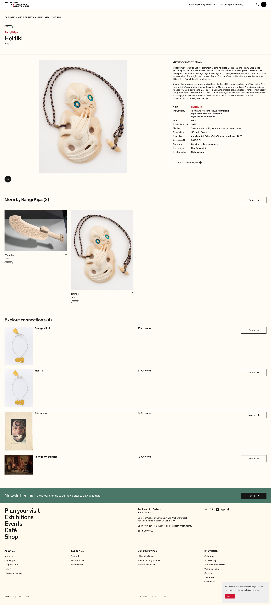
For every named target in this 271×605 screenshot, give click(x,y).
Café (11, 530)
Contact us (209, 581)
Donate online (77, 560)
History (8, 569)
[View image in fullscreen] (8, 179)
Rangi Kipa (11, 32)
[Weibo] (228, 509)
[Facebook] (206, 509)
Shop (11, 537)
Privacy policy (10, 596)
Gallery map (210, 556)
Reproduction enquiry (188, 162)
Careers (208, 573)
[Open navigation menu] (263, 4)
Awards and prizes (146, 564)
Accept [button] (229, 596)
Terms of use (23, 596)
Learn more (256, 590)
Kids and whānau (146, 556)
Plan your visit (22, 511)
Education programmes (149, 560)
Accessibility (210, 560)
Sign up (252, 495)
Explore (251, 330)
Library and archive (13, 573)
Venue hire (209, 577)
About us (9, 556)
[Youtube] (217, 509)
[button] (36, 256)
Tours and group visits (214, 564)
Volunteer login (211, 569)
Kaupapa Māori (12, 564)
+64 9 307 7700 (145, 530)
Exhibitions (19, 517)
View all (252, 200)
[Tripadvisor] (223, 509)
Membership (77, 564)
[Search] (257, 4)
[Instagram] (211, 509)
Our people (10, 560)
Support (75, 556)
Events (13, 524)
